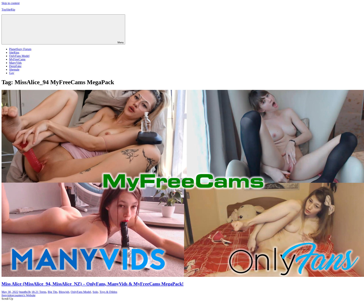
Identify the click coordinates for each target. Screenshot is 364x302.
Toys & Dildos (108, 291)
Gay (11, 73)
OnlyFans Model (19, 56)
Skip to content (11, 3)
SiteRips (14, 52)
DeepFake (15, 66)
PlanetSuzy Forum (20, 49)
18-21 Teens (38, 291)
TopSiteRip (8, 9)
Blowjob (64, 291)
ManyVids (15, 62)
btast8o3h (25, 291)
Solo (95, 291)
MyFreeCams (17, 59)
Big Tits (52, 291)
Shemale (14, 69)
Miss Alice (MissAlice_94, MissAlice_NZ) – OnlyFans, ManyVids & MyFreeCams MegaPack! (93, 283)
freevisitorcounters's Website (18, 295)
